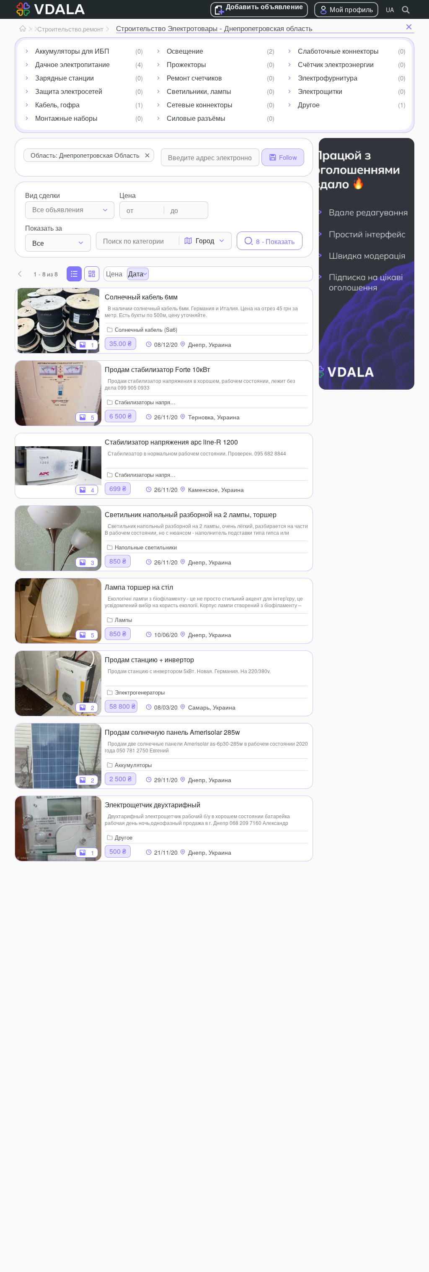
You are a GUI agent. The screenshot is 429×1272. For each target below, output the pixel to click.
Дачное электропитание (72, 64)
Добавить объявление (264, 7)
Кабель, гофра (57, 104)
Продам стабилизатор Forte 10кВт (157, 369)
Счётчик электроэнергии (336, 64)
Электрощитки (320, 91)
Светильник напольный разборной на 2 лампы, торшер (191, 514)
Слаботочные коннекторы (338, 51)
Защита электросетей (68, 91)
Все (38, 243)
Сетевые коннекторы (200, 104)
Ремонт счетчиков (194, 78)
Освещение (185, 51)
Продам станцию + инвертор (149, 659)
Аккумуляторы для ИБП (72, 51)
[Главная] (22, 29)
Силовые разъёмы (196, 118)
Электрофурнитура (327, 78)
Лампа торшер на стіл (139, 587)
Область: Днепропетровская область (85, 155)
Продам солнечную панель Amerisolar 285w (172, 732)
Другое (309, 104)
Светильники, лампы (199, 91)
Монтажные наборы (66, 118)
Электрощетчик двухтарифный (152, 804)
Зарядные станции (64, 78)
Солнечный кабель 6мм (141, 297)
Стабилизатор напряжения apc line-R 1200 (171, 442)
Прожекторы (186, 64)
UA (390, 9)
